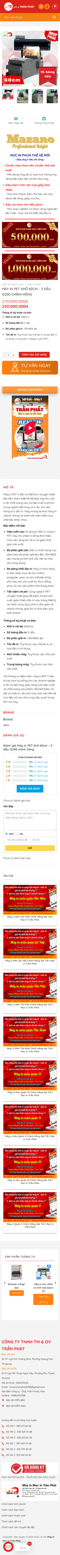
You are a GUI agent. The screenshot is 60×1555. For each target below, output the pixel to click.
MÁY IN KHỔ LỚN (12, 284)
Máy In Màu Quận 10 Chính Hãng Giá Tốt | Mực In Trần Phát (30, 1181)
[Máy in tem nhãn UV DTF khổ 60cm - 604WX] (43, 1272)
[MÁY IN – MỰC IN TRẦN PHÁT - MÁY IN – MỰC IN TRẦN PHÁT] (19, 6)
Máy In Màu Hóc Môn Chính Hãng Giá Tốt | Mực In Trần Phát (30, 918)
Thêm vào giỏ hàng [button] (43, 1299)
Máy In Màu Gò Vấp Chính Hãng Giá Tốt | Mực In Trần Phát (30, 962)
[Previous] (7, 58)
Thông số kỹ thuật (44, 122)
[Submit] (53, 17)
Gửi (30, 847)
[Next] (53, 58)
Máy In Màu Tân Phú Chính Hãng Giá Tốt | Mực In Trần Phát (30, 1006)
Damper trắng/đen (16, 1286)
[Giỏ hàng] (55, 6)
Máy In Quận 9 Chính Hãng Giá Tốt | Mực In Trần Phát (30, 1225)
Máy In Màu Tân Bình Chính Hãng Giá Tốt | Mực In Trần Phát (30, 1050)
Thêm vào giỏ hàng (34, 354)
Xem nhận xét (15, 122)
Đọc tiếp (16, 1293)
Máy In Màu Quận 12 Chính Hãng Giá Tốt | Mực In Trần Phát (30, 1094)
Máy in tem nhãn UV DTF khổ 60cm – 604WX (43, 1286)
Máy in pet (35, 284)
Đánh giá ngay (30, 788)
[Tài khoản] (47, 6)
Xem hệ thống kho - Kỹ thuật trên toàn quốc (29, 1477)
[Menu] (41, 6)
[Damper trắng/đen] (16, 1272)
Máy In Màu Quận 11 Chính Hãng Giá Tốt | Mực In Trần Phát (30, 1138)
